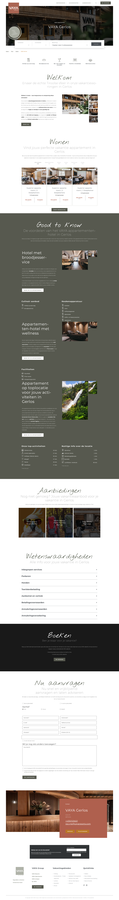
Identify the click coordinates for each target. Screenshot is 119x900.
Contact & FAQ (89, 7)
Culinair (24, 245)
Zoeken (86, 873)
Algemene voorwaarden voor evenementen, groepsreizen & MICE (57, 897)
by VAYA (34, 881)
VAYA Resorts (36, 873)
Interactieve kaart (17, 882)
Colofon (85, 897)
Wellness (24, 247)
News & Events (88, 880)
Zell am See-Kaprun (74, 880)
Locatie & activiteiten (27, 249)
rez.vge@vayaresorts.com (78, 824)
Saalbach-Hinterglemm (75, 876)
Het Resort (29, 7)
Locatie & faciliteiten (69, 7)
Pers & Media (87, 876)
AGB (40, 897)
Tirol (12, 51)
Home (7, 51)
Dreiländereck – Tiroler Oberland (60, 877)
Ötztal (55, 885)
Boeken (107, 7)
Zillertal (71, 883)
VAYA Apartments (37, 876)
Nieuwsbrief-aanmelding (90, 878)
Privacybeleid (91, 897)
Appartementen (48, 7)
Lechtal (56, 880)
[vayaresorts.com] (13, 8)
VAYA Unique (35, 879)
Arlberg (56, 873)
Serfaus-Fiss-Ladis (73, 878)
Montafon (56, 883)
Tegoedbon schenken (18, 879)
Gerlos (17, 51)
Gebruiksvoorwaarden (78, 897)
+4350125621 (71, 821)
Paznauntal (72, 873)
